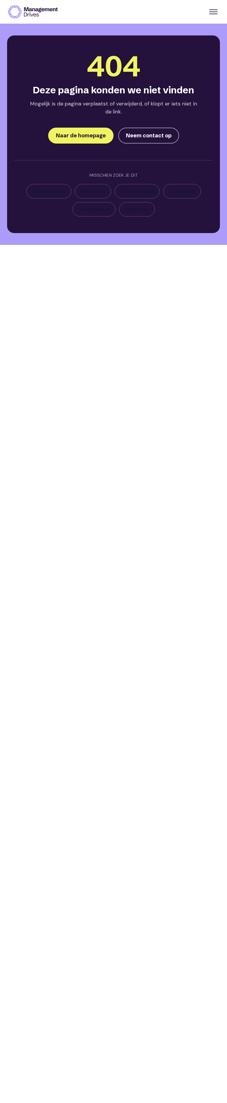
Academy (182, 191)
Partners (137, 209)
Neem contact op (148, 135)
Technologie (137, 191)
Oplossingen (49, 191)
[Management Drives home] (33, 12)
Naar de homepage (81, 135)
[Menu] (213, 12)
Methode (93, 191)
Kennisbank (94, 209)
